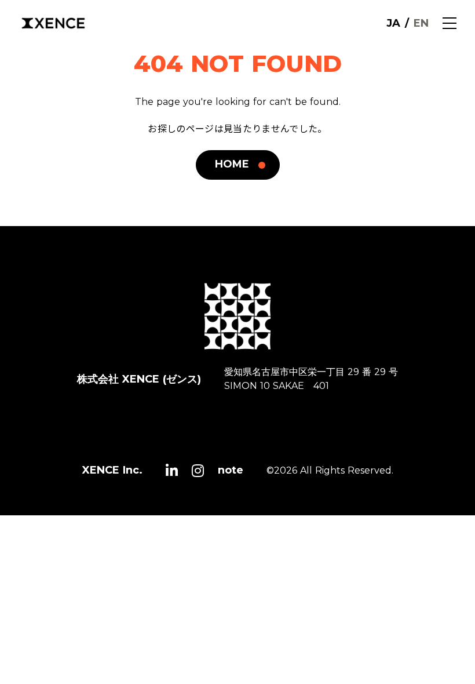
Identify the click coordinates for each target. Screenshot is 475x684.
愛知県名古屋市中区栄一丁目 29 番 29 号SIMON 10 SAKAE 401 (311, 378)
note (230, 470)
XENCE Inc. (112, 470)
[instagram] (198, 471)
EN (421, 23)
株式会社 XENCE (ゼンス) (139, 379)
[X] (172, 471)
